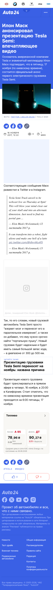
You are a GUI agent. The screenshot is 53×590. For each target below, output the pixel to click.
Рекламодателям (34, 545)
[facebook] (13, 126)
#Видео (19, 469)
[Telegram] (26, 499)
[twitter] (20, 126)
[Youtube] (18, 499)
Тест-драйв (7, 545)
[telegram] (6, 126)
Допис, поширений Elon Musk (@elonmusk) (26, 313)
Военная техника (10, 551)
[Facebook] (4, 499)
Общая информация (36, 540)
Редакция (31, 556)
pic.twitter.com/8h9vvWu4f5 (26, 242)
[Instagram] (33, 499)
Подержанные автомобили (9, 557)
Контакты (31, 561)
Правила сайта (33, 551)
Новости (6, 540)
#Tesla (8, 469)
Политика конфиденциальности (36, 568)
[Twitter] (11, 499)
